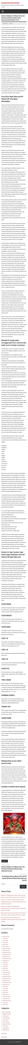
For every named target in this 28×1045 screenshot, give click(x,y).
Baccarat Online (7, 1012)
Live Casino (5, 1020)
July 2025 (5, 962)
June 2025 (5, 964)
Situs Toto (4, 1033)
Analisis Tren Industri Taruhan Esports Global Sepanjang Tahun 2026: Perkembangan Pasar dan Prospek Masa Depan (13, 901)
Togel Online (6, 1030)
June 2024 (5, 988)
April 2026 (5, 944)
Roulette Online (7, 1024)
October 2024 (6, 980)
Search (3, 883)
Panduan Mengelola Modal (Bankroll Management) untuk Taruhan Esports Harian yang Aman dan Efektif (13, 908)
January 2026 (6, 950)
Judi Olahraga (6, 1018)
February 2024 (6, 996)
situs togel (4, 1036)
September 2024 (7, 982)
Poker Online (6, 1022)
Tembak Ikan (6, 1028)
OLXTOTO (18, 1041)
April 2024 (5, 992)
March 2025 (6, 970)
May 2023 (5, 1002)
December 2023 (7, 1000)
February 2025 (6, 972)
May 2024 (5, 990)
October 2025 (6, 956)
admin (10, 23)
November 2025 (7, 954)
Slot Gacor (4, 861)
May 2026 (5, 942)
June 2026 (5, 940)
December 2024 (7, 976)
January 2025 (6, 974)
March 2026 (6, 946)
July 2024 (5, 986)
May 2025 (5, 966)
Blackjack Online (7, 1014)
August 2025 (6, 960)
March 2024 (6, 994)
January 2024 (6, 998)
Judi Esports (6, 1016)
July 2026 (5, 938)
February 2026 (6, 948)
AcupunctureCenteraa (10, 2)
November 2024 (7, 978)
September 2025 (7, 958)
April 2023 (5, 1004)
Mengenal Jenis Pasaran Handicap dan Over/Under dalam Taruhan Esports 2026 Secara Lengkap (13, 919)
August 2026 (6, 936)
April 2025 (5, 968)
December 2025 (7, 952)
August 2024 (6, 984)
